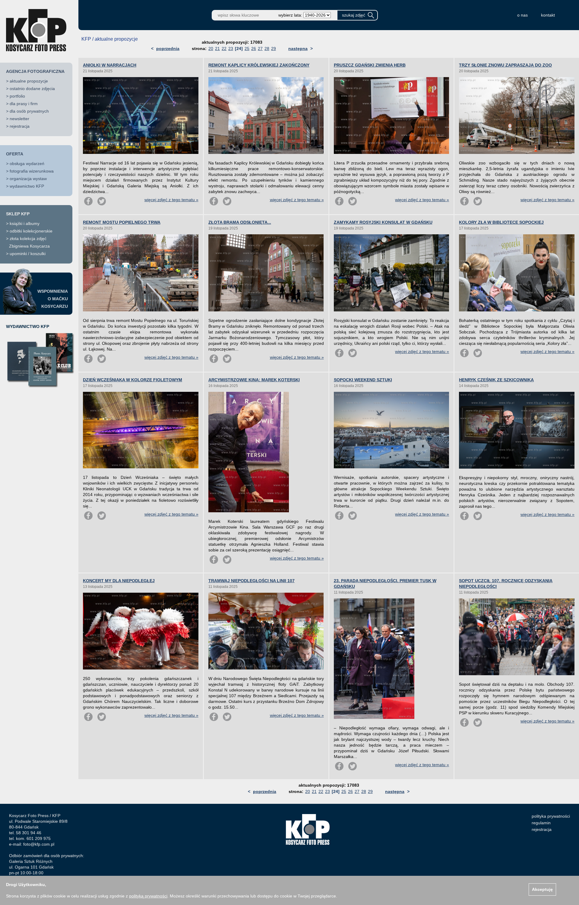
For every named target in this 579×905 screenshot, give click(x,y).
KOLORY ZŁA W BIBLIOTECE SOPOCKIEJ (501, 222)
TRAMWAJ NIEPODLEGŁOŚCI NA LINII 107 (251, 580)
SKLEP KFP (18, 213)
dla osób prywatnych (29, 111)
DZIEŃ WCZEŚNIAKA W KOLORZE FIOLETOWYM (132, 379)
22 (224, 48)
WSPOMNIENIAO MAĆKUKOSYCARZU (52, 299)
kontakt (548, 15)
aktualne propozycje (29, 81)
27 (260, 48)
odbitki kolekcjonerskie (31, 231)
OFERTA (14, 153)
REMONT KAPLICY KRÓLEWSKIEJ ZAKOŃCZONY (258, 65)
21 (217, 48)
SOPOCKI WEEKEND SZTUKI (363, 379)
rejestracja (20, 126)
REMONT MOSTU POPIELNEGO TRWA (121, 222)
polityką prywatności (148, 896)
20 (210, 48)
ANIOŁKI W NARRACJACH (109, 65)
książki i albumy (25, 223)
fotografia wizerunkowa (32, 171)
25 (247, 48)
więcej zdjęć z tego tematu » (171, 199)
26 (253, 48)
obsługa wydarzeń (27, 163)
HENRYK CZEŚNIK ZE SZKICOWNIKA (496, 379)
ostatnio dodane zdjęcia (32, 88)
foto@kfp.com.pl (38, 844)
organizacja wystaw (28, 178)
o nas (522, 15)
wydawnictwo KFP (27, 186)
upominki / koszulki (28, 253)
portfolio (17, 96)
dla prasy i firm (24, 103)
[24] (239, 48)
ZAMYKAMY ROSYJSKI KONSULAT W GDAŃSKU (383, 222)
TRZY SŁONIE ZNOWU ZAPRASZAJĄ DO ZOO (505, 65)
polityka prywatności (551, 816)
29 (273, 48)
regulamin (541, 822)
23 (230, 48)
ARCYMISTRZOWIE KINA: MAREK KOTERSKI (254, 379)
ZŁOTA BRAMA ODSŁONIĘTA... (239, 222)
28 (266, 48)
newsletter (19, 118)
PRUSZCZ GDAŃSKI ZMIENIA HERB (370, 65)
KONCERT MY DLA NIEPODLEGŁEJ (119, 580)
